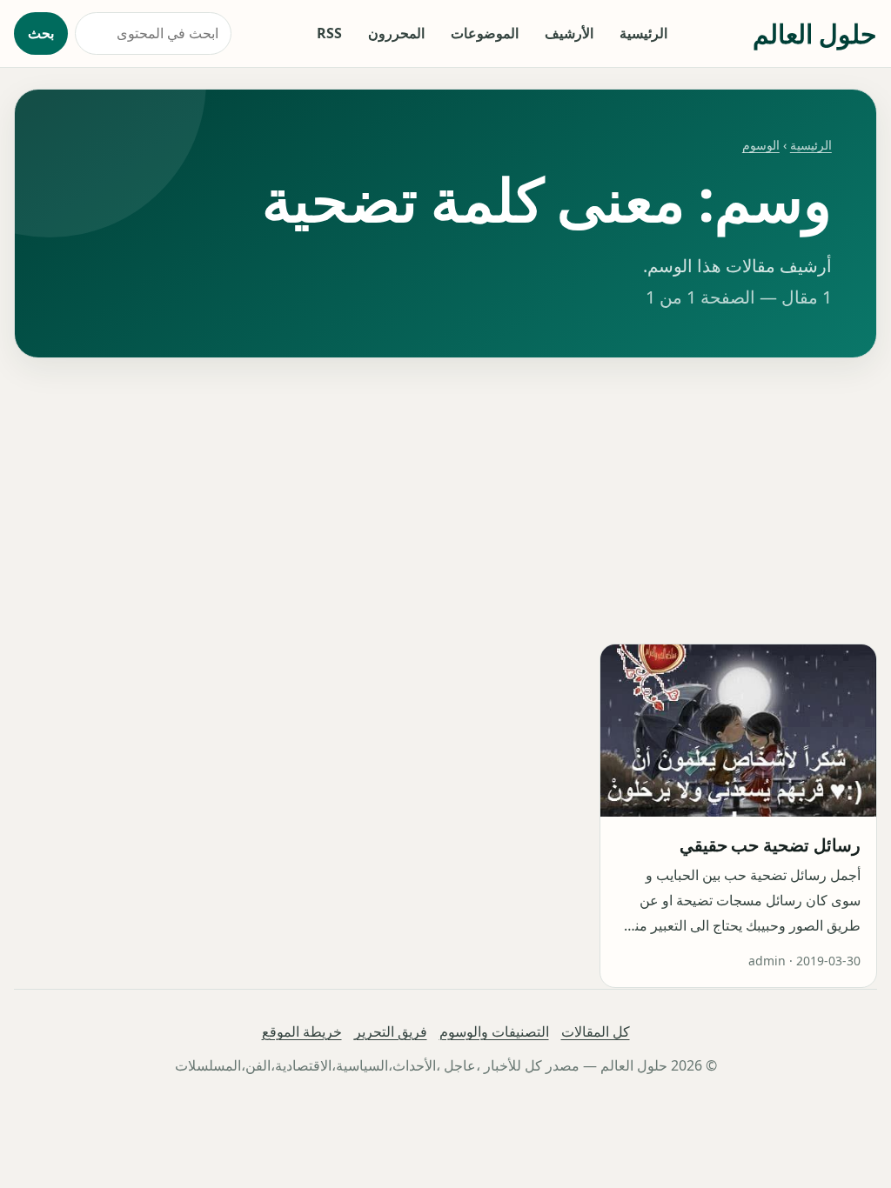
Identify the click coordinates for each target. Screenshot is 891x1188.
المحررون (396, 33)
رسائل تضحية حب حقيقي (770, 845)
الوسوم (761, 145)
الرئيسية (643, 33)
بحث (41, 33)
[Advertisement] (445, 501)
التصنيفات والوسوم (494, 1031)
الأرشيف (569, 33)
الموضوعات (485, 33)
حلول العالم (815, 33)
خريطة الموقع (302, 1031)
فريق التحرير (390, 1031)
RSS (329, 33)
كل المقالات (595, 1031)
